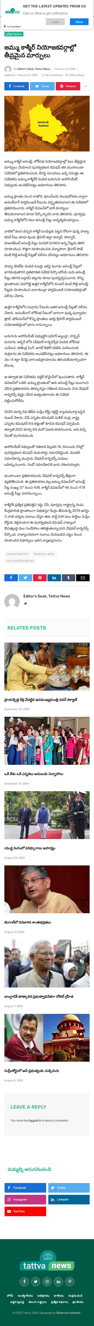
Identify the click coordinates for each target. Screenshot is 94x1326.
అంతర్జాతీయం (25, 1295)
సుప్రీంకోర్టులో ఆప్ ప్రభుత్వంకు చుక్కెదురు (31, 1071)
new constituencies (20, 560)
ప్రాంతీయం (78, 1302)
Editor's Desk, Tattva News (33, 69)
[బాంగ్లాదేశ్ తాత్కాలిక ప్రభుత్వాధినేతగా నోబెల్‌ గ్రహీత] (47, 963)
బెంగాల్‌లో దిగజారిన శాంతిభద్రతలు (27, 922)
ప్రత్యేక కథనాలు (14, 34)
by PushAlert (14, 26)
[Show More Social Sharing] (85, 86)
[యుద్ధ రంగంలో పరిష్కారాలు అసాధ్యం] (47, 815)
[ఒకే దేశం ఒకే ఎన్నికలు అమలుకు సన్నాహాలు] (47, 741)
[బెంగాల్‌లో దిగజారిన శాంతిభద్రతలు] (47, 889)
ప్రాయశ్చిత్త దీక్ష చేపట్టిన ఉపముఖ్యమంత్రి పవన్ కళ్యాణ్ (40, 700)
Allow (79, 21)
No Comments (54, 75)
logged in (34, 1120)
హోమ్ (10, 1295)
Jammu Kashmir (17, 554)
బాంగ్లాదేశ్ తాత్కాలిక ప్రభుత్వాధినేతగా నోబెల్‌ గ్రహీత (38, 996)
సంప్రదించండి (75, 1295)
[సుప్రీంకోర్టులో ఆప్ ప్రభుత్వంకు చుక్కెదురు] (47, 1038)
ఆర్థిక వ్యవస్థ (17, 1302)
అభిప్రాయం (44, 1295)
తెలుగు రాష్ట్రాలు (38, 1302)
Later (55, 21)
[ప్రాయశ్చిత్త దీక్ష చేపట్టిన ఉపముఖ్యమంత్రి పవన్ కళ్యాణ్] (47, 666)
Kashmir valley (44, 554)
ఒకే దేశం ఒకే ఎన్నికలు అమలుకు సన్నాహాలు (33, 774)
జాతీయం (59, 1295)
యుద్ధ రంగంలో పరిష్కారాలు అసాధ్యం (29, 848)
